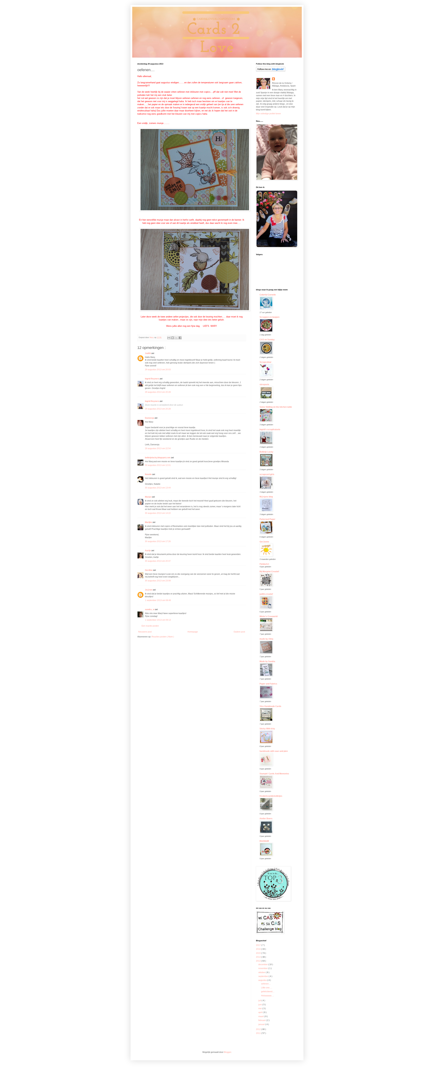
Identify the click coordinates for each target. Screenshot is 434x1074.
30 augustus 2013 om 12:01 (158, 465)
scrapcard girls (267, 474)
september (263, 976)
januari (261, 1024)
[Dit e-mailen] (169, 337)
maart (261, 1016)
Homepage (193, 632)
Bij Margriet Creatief (269, 571)
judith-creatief (266, 594)
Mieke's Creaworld (269, 616)
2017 (258, 945)
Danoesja (150, 418)
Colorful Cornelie (268, 295)
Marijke (149, 522)
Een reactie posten (150, 626)
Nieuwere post (145, 632)
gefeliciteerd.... (267, 991)
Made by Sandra (267, 661)
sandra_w (150, 609)
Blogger (227, 1052)
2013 (258, 961)
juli (260, 1000)
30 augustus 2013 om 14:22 (158, 513)
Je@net (149, 590)
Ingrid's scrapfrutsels (270, 429)
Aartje (148, 550)
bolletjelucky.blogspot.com (158, 457)
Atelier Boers (266, 818)
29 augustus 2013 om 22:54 (158, 448)
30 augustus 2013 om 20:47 (158, 561)
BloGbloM (264, 841)
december (263, 964)
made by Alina (266, 639)
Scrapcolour (265, 362)
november (263, 968)
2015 (258, 953)
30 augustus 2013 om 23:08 (158, 580)
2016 (258, 949)
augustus (262, 980)
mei (260, 1008)
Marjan (148, 497)
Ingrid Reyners (152, 379)
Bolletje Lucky (266, 452)
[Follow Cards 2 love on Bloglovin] (270, 71)
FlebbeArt (264, 564)
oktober (262, 972)
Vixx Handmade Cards (270, 706)
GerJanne (264, 542)
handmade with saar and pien (274, 751)
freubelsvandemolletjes (271, 796)
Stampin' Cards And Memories (274, 773)
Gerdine (149, 570)
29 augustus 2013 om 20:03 (158, 369)
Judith (148, 353)
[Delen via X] (176, 337)
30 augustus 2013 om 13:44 (158, 488)
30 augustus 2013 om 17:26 (158, 541)
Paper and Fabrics (268, 684)
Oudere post (239, 632)
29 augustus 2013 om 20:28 (158, 392)
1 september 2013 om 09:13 (158, 620)
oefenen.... (266, 984)
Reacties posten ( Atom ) (163, 637)
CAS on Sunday (267, 339)
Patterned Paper (267, 519)
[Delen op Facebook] (180, 337)
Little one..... (266, 987)
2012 (258, 1029)
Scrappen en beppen (269, 317)
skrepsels (264, 384)
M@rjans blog (266, 497)
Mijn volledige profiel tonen (268, 113)
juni (260, 1004)
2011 (258, 1033)
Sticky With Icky (267, 728)
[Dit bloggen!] (172, 337)
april (260, 1012)
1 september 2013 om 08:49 (158, 600)
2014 (258, 957)
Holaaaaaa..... (267, 995)
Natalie (148, 474)
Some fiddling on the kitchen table (276, 407)
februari (262, 1020)
